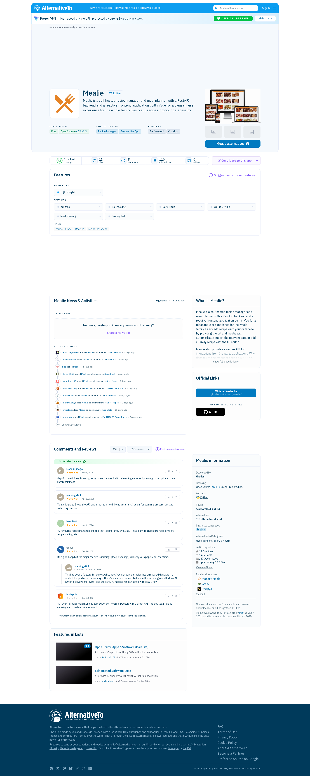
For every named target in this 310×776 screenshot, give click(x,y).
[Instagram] (83, 768)
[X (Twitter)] (58, 768)
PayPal (187, 748)
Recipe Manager (107, 131)
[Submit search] (216, 8)
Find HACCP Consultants (114, 417)
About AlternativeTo (232, 748)
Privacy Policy (227, 737)
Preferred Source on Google (238, 759)
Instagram (76, 748)
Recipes (79, 229)
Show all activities (71, 424)
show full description (226, 361)
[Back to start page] (58, 8)
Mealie (89, 352)
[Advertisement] (155, 58)
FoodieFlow (110, 395)
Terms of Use (227, 732)
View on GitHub (204, 567)
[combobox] (235, 8)
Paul (241, 612)
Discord (150, 744)
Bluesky (54, 748)
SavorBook (109, 374)
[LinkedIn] (90, 768)
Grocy (205, 584)
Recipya (207, 589)
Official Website (226, 392)
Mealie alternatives (230, 144)
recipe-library (63, 229)
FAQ (220, 726)
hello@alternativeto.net (123, 744)
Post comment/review (172, 449)
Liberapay (173, 748)
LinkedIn (91, 748)
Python (204, 497)
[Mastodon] (64, 768)
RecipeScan (115, 352)
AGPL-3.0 (81, 131)
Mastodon (200, 744)
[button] (115, 93)
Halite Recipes (112, 402)
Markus (85, 732)
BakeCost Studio (115, 388)
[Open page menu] (274, 8)
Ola (74, 732)
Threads (64, 748)
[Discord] (51, 768)
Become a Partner (230, 753)
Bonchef (110, 359)
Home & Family (204, 540)
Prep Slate (107, 409)
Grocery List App (130, 131)
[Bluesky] (70, 768)
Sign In (266, 8)
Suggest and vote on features (234, 175)
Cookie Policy (227, 743)
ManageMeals (211, 579)
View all (200, 594)
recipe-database (97, 229)
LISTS (157, 8)
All (116, 449)
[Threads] (77, 768)
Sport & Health (222, 540)
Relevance (138, 449)
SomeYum (111, 381)
